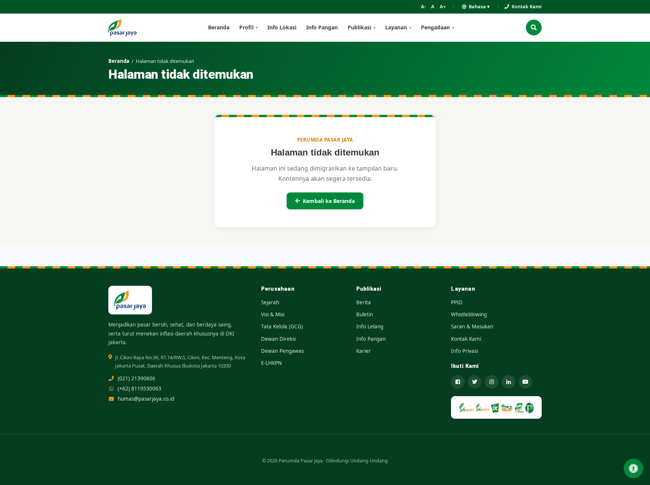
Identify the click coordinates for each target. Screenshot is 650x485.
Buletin (364, 314)
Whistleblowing (469, 314)
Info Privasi (464, 351)
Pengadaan (435, 27)
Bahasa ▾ (479, 6)
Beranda (218, 27)
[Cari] (534, 27)
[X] (474, 382)
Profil (246, 27)
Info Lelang (369, 326)
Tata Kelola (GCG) (282, 326)
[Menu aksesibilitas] (633, 468)
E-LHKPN (271, 363)
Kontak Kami (527, 6)
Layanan (396, 27)
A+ (443, 6)
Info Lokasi (281, 27)
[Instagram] (491, 382)
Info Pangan (322, 27)
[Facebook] (458, 382)
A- (423, 6)
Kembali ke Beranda (329, 200)
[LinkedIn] (508, 382)
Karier (363, 351)
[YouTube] (525, 382)
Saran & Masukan (472, 326)
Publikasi (359, 27)
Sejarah (270, 302)
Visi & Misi (272, 314)
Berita (363, 302)
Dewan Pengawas (282, 351)
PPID (457, 302)
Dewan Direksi (278, 339)
